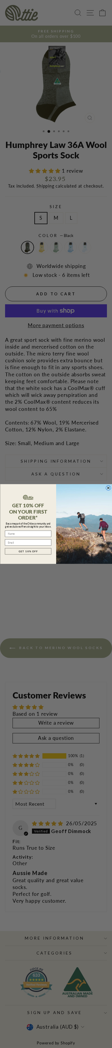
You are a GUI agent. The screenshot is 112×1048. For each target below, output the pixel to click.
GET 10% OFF (28, 551)
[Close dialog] (108, 487)
